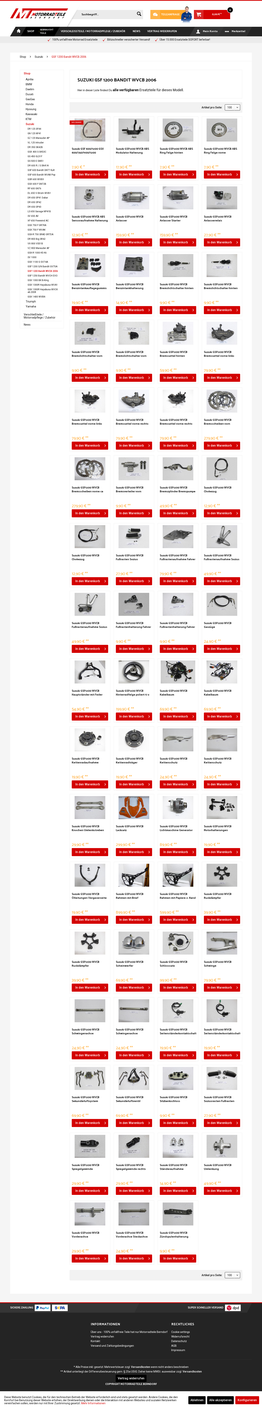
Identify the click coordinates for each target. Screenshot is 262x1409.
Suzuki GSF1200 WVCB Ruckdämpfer (218, 896)
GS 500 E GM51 (36, 161)
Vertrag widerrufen (102, 1336)
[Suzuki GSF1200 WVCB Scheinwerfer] (134, 943)
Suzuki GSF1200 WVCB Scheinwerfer (129, 964)
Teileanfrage (165, 14)
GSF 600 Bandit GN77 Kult (41, 170)
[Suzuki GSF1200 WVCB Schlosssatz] (178, 943)
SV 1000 (32, 257)
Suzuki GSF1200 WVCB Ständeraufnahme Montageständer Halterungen (173, 1167)
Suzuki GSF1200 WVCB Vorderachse (85, 1235)
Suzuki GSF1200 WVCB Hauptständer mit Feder (87, 693)
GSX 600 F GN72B (37, 184)
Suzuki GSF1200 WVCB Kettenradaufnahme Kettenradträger (85, 761)
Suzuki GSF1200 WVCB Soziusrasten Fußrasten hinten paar (219, 1099)
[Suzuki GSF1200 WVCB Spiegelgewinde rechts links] (134, 1146)
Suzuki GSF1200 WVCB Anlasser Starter (173, 219)
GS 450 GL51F (35, 156)
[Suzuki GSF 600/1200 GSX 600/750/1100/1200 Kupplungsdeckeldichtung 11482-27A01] (90, 130)
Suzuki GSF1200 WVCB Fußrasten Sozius (129, 557)
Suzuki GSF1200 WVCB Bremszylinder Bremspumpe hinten (177, 490)
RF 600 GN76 (34, 188)
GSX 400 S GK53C (37, 151)
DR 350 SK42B (35, 147)
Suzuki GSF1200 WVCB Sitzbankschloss (173, 1099)
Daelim (30, 89)
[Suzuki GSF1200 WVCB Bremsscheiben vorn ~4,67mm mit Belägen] (222, 401)
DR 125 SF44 (34, 129)
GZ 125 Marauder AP (38, 138)
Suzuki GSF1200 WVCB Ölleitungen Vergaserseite (89, 896)
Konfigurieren (247, 1400)
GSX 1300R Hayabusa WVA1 (43, 285)
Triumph (31, 301)
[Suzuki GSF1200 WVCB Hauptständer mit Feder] (90, 672)
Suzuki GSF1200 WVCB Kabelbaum (173, 693)
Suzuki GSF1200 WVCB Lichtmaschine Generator (176, 828)
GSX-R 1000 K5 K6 (37, 252)
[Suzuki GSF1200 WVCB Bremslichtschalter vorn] (90, 333)
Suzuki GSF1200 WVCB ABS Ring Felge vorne (220, 151)
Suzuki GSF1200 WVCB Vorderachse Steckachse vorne (132, 1235)
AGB (174, 1345)
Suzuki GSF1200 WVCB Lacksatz (129, 828)
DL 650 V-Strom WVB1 (39, 193)
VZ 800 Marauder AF (38, 248)
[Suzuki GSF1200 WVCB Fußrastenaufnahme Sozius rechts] (90, 604)
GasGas (30, 99)
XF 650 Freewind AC (38, 220)
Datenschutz (179, 1341)
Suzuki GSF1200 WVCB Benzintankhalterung (129, 286)
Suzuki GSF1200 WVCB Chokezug (218, 490)
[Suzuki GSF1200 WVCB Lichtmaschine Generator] (178, 807)
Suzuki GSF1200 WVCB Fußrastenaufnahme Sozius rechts (89, 625)
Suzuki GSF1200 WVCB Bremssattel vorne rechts (132, 422)
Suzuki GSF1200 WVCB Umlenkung (218, 1167)
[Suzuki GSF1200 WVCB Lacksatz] (134, 807)
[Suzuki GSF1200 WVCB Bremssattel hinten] (178, 333)
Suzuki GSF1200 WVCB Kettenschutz (173, 761)
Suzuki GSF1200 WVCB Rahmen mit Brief (129, 896)
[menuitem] (107, 13)
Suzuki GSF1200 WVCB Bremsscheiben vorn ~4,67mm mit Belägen (218, 422)
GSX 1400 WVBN (36, 296)
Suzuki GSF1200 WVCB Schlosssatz (173, 964)
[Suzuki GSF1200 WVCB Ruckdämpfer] (222, 875)
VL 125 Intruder (36, 142)
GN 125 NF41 (34, 133)
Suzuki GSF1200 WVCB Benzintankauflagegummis (89, 286)
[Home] (18, 31)
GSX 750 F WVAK (36, 229)
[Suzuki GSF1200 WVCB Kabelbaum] (178, 672)
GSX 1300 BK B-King (38, 280)
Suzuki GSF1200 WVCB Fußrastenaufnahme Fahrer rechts (177, 557)
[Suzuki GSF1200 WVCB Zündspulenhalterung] (178, 1214)
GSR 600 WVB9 (36, 179)
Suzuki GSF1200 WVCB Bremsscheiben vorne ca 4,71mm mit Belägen (87, 490)
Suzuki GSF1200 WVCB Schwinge (218, 964)
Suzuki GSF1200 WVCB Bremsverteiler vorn (129, 490)
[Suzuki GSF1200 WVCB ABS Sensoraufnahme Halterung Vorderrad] (90, 197)
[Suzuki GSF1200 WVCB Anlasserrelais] (222, 197)
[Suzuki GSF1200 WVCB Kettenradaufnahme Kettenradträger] (90, 739)
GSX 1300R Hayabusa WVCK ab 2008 (43, 290)
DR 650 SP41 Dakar (38, 197)
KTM (28, 119)
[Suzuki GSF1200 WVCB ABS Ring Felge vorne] (222, 130)
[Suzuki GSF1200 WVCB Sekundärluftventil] (134, 1078)
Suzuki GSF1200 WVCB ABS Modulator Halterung (132, 151)
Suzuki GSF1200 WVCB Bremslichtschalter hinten (177, 286)
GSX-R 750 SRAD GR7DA (40, 234)
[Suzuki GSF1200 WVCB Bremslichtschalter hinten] (178, 265)
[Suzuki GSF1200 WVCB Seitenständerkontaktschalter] (178, 1010)
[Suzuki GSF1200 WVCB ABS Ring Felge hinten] (178, 130)
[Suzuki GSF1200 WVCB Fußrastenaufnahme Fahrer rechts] (178, 536)
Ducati (29, 94)
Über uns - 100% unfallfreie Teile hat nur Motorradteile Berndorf (129, 1331)
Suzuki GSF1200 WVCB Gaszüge (218, 625)
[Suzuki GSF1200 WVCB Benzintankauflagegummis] (90, 265)
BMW (29, 84)
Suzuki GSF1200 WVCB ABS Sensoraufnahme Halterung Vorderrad (90, 219)
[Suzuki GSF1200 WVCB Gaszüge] (222, 604)
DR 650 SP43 (34, 207)
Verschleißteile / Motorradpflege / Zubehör (39, 316)
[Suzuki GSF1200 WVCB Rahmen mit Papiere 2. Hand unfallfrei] (178, 875)
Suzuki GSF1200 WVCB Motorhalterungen (218, 828)
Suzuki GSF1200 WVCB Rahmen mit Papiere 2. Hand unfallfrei (178, 896)
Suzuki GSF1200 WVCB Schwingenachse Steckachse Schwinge (130, 1032)
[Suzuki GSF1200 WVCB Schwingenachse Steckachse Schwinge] (134, 1010)
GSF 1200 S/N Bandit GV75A (42, 266)
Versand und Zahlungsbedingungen (112, 1345)
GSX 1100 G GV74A (38, 262)
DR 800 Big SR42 (36, 239)
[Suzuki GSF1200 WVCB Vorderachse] (90, 1214)
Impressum (178, 1350)
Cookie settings (180, 1331)
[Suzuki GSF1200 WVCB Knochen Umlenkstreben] (90, 807)
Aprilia (29, 79)
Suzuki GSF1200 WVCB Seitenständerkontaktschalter (178, 1032)
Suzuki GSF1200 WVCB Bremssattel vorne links (219, 354)
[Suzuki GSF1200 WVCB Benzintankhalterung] (134, 265)
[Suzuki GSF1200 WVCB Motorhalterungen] (222, 807)
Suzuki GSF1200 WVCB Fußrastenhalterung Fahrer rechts (133, 625)
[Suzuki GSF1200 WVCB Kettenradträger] (134, 739)
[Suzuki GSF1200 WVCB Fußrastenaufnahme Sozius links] (222, 536)
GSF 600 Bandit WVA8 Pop (41, 174)
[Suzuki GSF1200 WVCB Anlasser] (134, 197)
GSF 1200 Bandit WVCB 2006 (43, 271)
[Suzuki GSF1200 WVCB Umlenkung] (222, 1146)
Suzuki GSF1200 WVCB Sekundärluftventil (129, 1099)
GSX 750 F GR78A (37, 225)
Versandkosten (140, 1366)
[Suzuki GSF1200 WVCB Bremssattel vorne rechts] (134, 401)
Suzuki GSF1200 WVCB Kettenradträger (129, 761)
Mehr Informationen (93, 1403)
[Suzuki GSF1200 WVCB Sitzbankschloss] (178, 1078)
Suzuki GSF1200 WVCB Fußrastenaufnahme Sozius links (221, 557)
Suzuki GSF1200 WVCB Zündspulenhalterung (174, 1235)
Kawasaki (31, 114)
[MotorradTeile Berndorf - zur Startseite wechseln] (39, 14)
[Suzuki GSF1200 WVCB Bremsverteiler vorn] (134, 468)
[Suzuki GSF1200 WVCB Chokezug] (222, 468)
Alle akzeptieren (220, 1400)
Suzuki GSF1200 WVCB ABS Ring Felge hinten (176, 151)
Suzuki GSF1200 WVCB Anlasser (129, 219)
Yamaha (31, 306)
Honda (30, 104)
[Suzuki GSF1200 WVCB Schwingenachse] (90, 1010)
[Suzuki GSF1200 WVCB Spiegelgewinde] (90, 1146)
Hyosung (31, 109)
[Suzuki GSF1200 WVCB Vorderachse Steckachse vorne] (134, 1214)
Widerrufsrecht (180, 1336)
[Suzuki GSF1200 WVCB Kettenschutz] (178, 739)
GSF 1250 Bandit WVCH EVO (43, 275)
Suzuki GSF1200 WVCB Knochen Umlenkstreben (88, 828)
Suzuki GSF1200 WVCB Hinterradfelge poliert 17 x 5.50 (132, 693)
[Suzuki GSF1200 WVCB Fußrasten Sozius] (134, 536)
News (27, 324)
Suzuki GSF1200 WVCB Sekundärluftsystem (85, 1099)
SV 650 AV (33, 216)
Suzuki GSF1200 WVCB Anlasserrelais (218, 219)
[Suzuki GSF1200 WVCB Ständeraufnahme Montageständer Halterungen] (178, 1146)
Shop (27, 73)
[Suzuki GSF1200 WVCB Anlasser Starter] (178, 197)
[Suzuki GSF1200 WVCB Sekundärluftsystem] (90, 1078)
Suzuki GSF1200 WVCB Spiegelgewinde (85, 1167)
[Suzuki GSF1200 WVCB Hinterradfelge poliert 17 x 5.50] (134, 672)
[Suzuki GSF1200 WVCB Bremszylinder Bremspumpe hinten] (178, 468)
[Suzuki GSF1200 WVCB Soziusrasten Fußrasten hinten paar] (222, 1078)
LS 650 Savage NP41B (39, 211)
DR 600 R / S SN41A (38, 165)
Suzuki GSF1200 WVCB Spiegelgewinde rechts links (131, 1167)
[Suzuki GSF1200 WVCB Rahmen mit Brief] (134, 875)
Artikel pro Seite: (212, 107)
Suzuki (30, 124)
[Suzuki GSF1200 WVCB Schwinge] (222, 943)
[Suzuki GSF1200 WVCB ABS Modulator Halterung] (134, 130)
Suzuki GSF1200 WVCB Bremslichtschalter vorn (87, 354)
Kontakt (95, 1341)
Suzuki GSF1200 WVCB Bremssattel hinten (173, 354)
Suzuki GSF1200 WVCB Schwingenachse (85, 1032)
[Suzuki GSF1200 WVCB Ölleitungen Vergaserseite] (90, 875)
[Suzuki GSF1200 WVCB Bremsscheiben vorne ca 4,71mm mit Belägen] (90, 468)
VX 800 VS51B (35, 243)
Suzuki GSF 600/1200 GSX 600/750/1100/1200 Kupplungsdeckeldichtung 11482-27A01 (89, 151)
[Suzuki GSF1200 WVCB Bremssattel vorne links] (222, 333)
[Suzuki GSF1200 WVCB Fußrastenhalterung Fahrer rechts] (134, 604)
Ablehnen (197, 1400)
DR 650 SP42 (34, 202)
